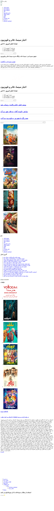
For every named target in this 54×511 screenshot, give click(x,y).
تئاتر (4, 11)
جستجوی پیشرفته (7, 21)
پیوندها (4, 489)
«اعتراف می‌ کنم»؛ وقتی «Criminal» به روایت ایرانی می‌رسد (15, 417)
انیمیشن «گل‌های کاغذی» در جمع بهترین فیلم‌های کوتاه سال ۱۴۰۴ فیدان (20, 272)
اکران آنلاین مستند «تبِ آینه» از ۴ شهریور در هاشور (15, 270)
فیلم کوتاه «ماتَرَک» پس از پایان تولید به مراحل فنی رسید (16, 264)
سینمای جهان (6, 10)
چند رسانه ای (6, 18)
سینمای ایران (6, 8)
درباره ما (5, 19)
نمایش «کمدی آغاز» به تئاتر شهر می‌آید (14, 112)
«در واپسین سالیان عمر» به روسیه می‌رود (13, 273)
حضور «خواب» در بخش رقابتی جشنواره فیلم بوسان (15, 260)
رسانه (7, 485)
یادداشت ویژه (4, 411)
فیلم (4, 16)
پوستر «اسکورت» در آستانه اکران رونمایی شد (13, 258)
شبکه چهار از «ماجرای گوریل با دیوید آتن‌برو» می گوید (15, 276)
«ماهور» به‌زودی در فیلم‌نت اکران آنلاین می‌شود (14, 261)
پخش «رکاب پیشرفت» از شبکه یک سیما (12, 274)
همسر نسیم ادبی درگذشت (8, 61)
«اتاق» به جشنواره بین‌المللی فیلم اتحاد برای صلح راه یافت (16, 265)
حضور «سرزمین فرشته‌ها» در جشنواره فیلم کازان (15, 266)
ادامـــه (2, 452)
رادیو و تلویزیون (6, 12)
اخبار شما (5, 483)
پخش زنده (11, 488)
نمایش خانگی (6, 14)
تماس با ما (5, 480)
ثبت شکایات (6, 484)
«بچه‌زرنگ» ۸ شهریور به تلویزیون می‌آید (14, 118)
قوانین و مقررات (7, 481)
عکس (4, 15)
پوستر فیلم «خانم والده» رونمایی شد (13, 105)
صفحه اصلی (6, 7)
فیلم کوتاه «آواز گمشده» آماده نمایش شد (12, 269)
